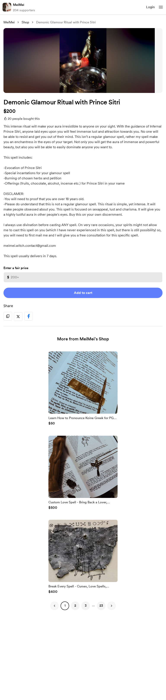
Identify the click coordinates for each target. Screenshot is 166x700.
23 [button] (101, 606)
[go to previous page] (54, 605)
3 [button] (86, 606)
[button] (160, 7)
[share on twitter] (18, 316)
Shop (25, 22)
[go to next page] (111, 605)
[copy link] (7, 316)
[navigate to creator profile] (7, 7)
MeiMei (18, 5)
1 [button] (64, 606)
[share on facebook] (28, 316)
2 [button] (75, 606)
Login (150, 7)
